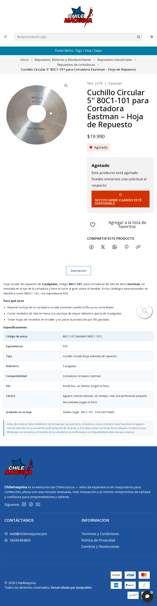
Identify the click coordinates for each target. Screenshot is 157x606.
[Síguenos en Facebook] (31, 504)
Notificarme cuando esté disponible (118, 201)
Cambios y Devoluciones (100, 546)
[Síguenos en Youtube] (37, 504)
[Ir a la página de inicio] (78, 17)
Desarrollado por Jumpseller (71, 587)
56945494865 (20, 540)
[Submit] (138, 37)
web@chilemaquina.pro (28, 533)
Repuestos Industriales (114, 59)
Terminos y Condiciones (100, 533)
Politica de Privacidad (98, 540)
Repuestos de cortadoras (76, 64)
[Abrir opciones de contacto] (147, 596)
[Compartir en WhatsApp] (115, 247)
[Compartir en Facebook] (91, 247)
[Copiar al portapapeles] (138, 247)
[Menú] (5, 37)
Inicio (24, 59)
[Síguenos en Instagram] (24, 504)
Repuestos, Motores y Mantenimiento (63, 59)
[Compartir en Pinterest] (126, 247)
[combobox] (78, 37)
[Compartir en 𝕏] (103, 247)
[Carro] (151, 37)
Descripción (78, 270)
